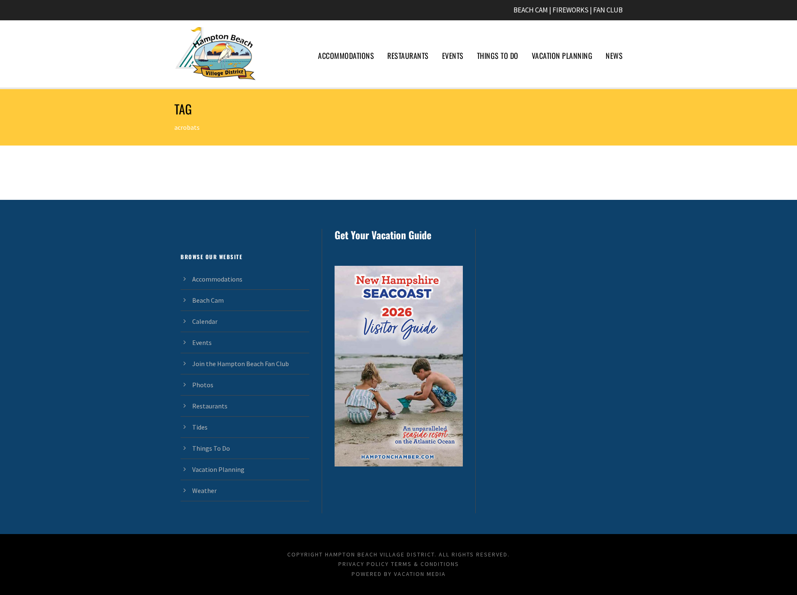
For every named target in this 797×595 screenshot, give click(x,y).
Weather (204, 490)
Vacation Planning (562, 55)
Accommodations (346, 55)
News (614, 55)
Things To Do (497, 55)
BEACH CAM (530, 10)
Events (453, 55)
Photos (202, 385)
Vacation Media (420, 574)
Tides (200, 427)
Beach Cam (208, 300)
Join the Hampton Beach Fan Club (240, 363)
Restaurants (408, 55)
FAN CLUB (608, 10)
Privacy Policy (363, 564)
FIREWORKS (571, 10)
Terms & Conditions (425, 564)
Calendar (205, 321)
